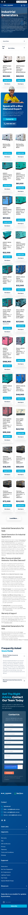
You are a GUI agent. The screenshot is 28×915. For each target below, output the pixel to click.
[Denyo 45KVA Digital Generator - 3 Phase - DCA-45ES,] (21, 341)
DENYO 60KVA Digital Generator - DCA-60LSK (20, 388)
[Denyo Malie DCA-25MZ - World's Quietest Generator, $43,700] (21, 412)
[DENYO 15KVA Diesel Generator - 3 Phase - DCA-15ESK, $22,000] (7, 235)
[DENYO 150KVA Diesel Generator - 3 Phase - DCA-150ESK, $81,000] (21, 166)
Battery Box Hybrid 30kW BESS (20, 145)
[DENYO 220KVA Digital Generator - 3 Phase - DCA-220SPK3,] (21, 235)
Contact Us (9, 119)
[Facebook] (2, 2)
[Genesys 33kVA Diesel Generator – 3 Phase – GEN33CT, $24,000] (21, 484)
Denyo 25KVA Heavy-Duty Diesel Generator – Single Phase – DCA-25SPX (20, 314)
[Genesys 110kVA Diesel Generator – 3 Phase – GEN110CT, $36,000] (7, 449)
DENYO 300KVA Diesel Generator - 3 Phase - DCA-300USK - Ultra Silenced (7, 353)
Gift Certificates (5, 843)
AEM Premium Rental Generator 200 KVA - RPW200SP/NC (20, 69)
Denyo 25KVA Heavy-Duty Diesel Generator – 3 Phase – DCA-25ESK (7, 314)
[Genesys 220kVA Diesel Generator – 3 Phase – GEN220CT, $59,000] (21, 449)
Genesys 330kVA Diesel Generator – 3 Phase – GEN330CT (7, 494)
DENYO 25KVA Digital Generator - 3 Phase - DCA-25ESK (7, 280)
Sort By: (3, 47)
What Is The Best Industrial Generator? (10, 656)
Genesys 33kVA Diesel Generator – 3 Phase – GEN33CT (20, 494)
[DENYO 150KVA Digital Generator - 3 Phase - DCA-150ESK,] (21, 201)
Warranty (4, 838)
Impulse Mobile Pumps (7, 880)
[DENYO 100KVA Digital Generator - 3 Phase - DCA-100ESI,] (7, 166)
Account (21, 5)
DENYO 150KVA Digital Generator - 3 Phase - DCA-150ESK (20, 211)
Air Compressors (6, 872)
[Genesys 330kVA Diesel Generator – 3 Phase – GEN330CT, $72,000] (7, 484)
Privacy (3, 846)
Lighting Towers (5, 875)
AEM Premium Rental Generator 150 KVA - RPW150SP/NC (7, 69)
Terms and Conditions (7, 852)
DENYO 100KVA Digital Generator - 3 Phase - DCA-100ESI (7, 176)
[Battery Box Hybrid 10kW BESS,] (7, 137)
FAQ (2, 841)
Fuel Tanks (4, 878)
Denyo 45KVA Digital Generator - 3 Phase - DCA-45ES (20, 351)
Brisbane (21, 553)
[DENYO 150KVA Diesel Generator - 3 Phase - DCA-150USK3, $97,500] (7, 201)
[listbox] (17, 48)
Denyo (21, 607)
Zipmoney (4, 849)
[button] (14, 41)
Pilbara (20, 639)
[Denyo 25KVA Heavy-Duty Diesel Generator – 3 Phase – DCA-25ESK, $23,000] (7, 303)
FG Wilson (9, 608)
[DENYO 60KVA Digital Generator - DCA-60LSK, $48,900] (21, 379)
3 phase (20, 29)
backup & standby (11, 30)
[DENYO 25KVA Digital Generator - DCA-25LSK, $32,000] (21, 270)
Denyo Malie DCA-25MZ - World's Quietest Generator (20, 422)
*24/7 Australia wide (12, 619)
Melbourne (9, 553)
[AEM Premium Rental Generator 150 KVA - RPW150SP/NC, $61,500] (7, 59)
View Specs (7, 84)
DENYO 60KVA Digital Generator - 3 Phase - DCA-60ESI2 (7, 389)
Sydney (17, 553)
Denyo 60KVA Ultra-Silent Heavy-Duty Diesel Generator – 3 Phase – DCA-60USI (7, 423)
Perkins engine (9, 610)
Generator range (8, 622)
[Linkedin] (5, 2)
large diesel (22, 540)
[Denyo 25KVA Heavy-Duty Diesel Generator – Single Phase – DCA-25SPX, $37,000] (21, 303)
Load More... (14, 518)
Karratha (11, 639)
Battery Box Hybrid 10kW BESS (6, 145)
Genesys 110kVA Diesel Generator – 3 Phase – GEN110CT (7, 460)
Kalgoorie (15, 639)
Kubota (4, 608)
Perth (13, 553)
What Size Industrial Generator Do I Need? (12, 680)
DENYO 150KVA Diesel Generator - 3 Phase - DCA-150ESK (20, 176)
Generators (4, 866)
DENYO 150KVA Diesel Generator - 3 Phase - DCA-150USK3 (7, 211)
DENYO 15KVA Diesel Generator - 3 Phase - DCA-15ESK (7, 245)
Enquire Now (7, 80)
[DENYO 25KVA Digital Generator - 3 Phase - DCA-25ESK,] (7, 270)
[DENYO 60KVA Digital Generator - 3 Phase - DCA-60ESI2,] (7, 379)
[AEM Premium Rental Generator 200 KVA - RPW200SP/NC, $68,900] (21, 59)
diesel (16, 29)
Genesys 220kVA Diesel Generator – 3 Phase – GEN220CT (20, 460)
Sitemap (3, 855)
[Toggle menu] (2, 6)
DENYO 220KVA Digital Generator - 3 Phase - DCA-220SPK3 (20, 245)
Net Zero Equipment (7, 869)
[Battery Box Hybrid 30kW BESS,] (21, 137)
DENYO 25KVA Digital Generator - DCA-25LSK (20, 279)
